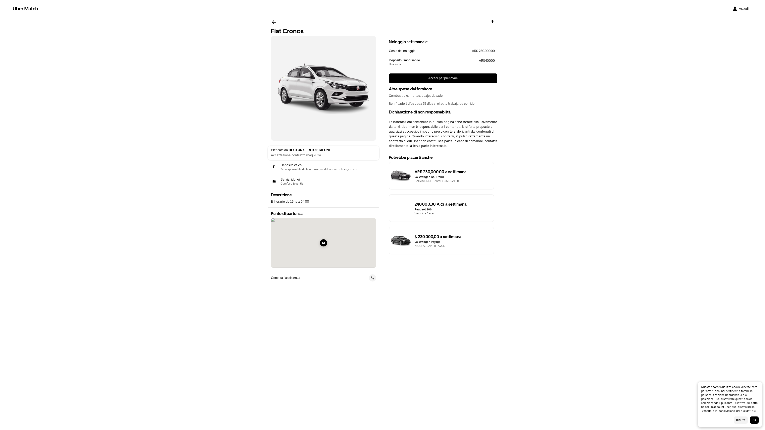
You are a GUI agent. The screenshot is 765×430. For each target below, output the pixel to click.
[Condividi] (492, 22)
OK (754, 420)
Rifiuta (740, 420)
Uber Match (25, 9)
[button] (443, 51)
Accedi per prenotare (443, 78)
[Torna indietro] (274, 22)
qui (754, 410)
